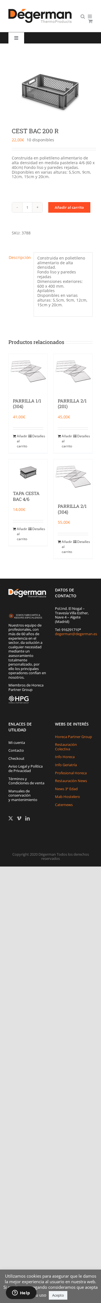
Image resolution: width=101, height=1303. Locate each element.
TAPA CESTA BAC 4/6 (26, 496)
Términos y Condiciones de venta (26, 781)
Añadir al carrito (69, 207)
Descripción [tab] (19, 257)
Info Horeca (65, 756)
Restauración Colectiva (66, 746)
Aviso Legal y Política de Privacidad (25, 768)
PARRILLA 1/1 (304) (27, 403)
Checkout (16, 758)
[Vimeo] (19, 818)
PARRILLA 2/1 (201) (72, 403)
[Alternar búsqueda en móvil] (83, 16)
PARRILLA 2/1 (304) (72, 509)
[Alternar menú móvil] (90, 16)
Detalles (37, 436)
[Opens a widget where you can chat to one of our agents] (21, 1293)
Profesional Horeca (71, 772)
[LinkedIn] (27, 818)
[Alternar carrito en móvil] (90, 21)
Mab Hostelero (67, 796)
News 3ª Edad (66, 788)
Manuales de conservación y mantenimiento (22, 795)
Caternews (64, 804)
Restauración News (71, 780)
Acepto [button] (58, 1295)
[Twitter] (10, 818)
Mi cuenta (16, 742)
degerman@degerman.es (76, 633)
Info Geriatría (66, 764)
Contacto (16, 750)
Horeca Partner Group (73, 736)
